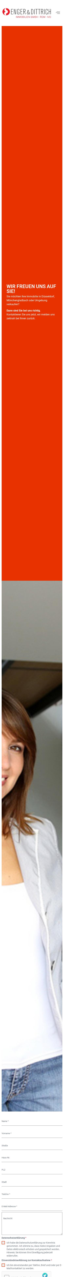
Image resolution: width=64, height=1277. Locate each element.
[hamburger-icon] (58, 13)
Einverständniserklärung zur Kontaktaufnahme (27, 1260)
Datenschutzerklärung (14, 1238)
